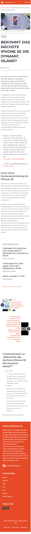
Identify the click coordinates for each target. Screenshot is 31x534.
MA (4, 487)
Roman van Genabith (9, 258)
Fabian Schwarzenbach (9, 271)
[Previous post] (2, 305)
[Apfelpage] (8, 2)
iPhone (4, 36)
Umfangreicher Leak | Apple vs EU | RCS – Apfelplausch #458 (13, 265)
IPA (4, 484)
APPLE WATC (7, 496)
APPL (4, 477)
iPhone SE (6, 68)
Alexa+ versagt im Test (14, 276)
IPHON (5, 480)
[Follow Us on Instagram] (7, 508)
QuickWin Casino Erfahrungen (12, 286)
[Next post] (28, 328)
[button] (21, 2)
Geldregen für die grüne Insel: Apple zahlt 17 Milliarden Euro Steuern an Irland (15, 252)
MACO (5, 493)
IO (3, 490)
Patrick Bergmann (8, 279)
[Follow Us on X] (4, 508)
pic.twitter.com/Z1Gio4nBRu (14, 159)
